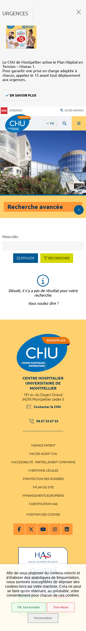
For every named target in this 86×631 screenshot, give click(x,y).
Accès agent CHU (44, 453)
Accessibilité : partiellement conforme (44, 462)
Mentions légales (44, 470)
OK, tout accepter (29, 607)
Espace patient (44, 445)
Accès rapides (74, 110)
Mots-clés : (10, 237)
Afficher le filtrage (79, 210)
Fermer (78, 12)
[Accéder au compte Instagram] (55, 529)
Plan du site (44, 487)
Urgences (15, 110)
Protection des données (44, 478)
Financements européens (44, 495)
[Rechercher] (64, 123)
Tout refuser (61, 607)
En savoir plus (23, 95)
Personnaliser (43, 618)
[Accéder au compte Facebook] (19, 529)
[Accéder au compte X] (31, 529)
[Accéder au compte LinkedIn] (67, 529)
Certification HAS (44, 504)
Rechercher (59, 258)
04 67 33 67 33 (47, 421)
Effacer (27, 258)
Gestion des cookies (44, 514)
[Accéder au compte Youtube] (43, 529)
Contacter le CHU (47, 407)
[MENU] (79, 123)
